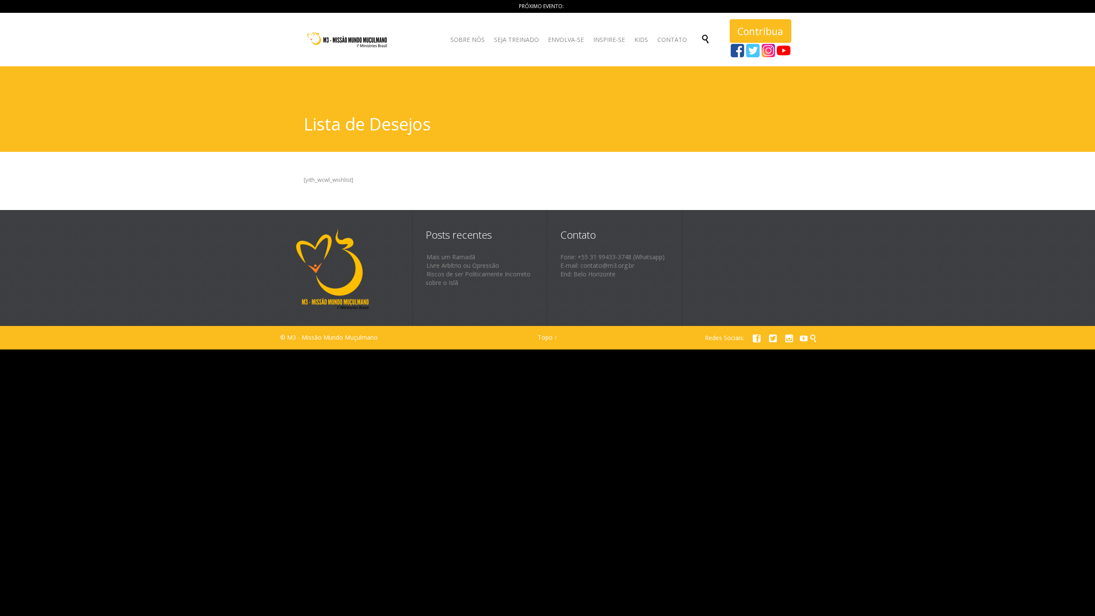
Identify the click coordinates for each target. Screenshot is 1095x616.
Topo (545, 337)
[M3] (348, 40)
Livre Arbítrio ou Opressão (462, 265)
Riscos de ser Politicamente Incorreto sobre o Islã (478, 278)
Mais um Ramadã (450, 257)
